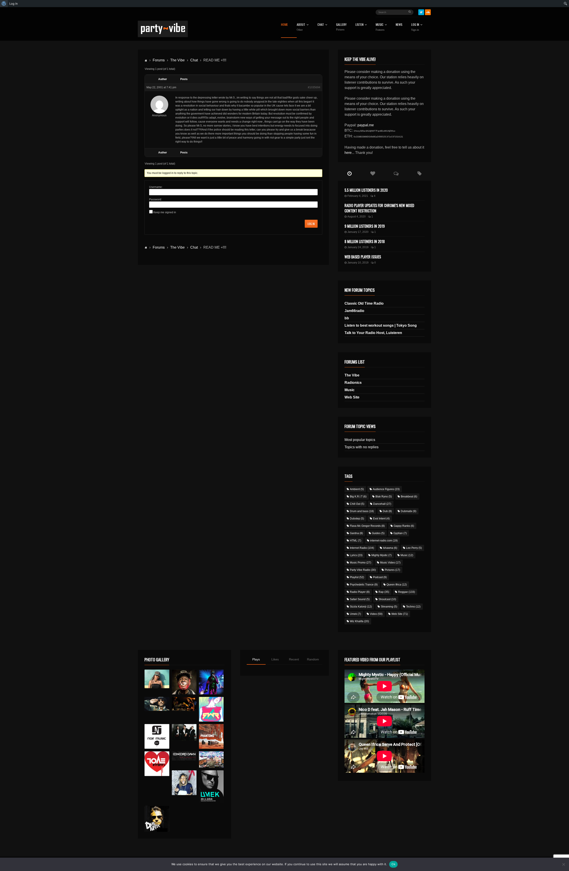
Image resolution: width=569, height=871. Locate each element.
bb (347, 318)
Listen (359, 25)
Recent (294, 659)
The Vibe (177, 60)
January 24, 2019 (358, 247)
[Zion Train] (184, 704)
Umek (355, 614)
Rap (384, 591)
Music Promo (360, 562)
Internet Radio (362, 547)
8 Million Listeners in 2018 (365, 241)
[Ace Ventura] (211, 759)
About (301, 27)
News (399, 25)
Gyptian (400, 533)
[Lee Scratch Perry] (184, 682)
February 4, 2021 (357, 195)
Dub (387, 511)
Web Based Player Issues (363, 256)
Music (350, 390)
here (348, 153)
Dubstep (357, 518)
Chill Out (357, 503)
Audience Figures (386, 489)
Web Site (352, 397)
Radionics (353, 382)
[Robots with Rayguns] (211, 709)
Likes (275, 659)
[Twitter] (421, 12)
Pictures (392, 569)
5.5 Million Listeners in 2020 (366, 190)
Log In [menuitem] (13, 3)
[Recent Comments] (396, 173)
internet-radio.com (384, 540)
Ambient (357, 489)
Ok (393, 864)
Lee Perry (414, 547)
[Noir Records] (156, 736)
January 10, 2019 (358, 262)
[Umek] (211, 786)
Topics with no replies (362, 447)
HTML (355, 540)
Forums (159, 60)
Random (313, 659)
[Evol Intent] (156, 763)
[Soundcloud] (428, 12)
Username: (155, 187)
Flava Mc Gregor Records (367, 525)
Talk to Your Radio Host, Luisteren (373, 333)
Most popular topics (360, 440)
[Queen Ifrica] (156, 679)
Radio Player (360, 591)
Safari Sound (360, 599)
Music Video (390, 562)
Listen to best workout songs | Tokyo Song (381, 325)
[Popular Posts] (373, 173)
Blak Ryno (383, 496)
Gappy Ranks (404, 525)
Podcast (380, 577)
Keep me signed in (164, 212)
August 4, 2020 (356, 216)
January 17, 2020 (358, 231)
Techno (413, 606)
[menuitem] (4, 3)
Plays (256, 659)
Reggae (406, 591)
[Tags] (419, 173)
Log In (415, 27)
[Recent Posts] (349, 173)
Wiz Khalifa (359, 621)
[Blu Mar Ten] (184, 732)
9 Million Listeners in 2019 (365, 226)
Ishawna (390, 547)
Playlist (357, 577)
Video (376, 614)
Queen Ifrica (397, 584)
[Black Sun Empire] (211, 736)
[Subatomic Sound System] (211, 682)
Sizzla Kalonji (361, 606)
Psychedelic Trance (364, 584)
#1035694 (314, 87)
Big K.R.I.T (358, 496)
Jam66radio (354, 311)
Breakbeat (409, 496)
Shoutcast (387, 599)
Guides (378, 533)
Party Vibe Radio (363, 569)
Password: (155, 199)
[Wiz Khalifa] (184, 782)
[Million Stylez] (156, 704)
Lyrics (356, 555)
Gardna (356, 533)
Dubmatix (408, 511)
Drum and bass (362, 511)
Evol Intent (381, 518)
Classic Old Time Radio (364, 303)
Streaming (389, 606)
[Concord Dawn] (184, 756)
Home (284, 25)
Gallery (341, 27)
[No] (563, 864)
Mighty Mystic (381, 555)
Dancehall (382, 503)
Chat (320, 25)
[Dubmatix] (156, 819)
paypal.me (365, 125)
